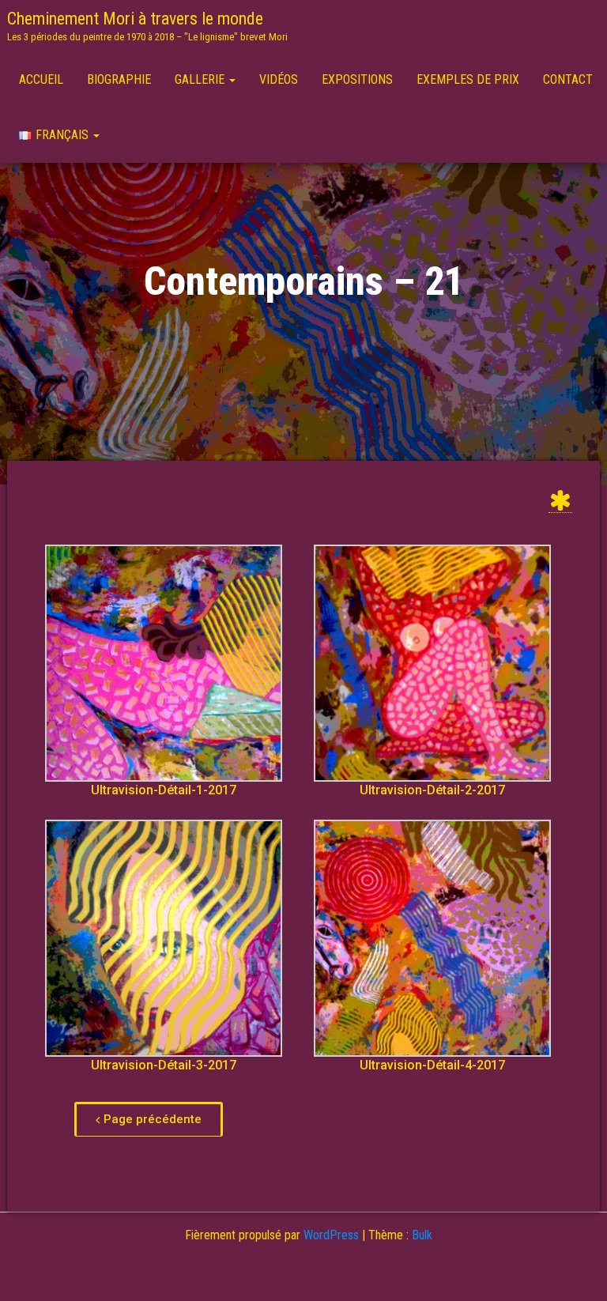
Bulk (422, 1235)
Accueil (41, 79)
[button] (148, 1119)
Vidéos (278, 79)
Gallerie (201, 79)
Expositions (357, 79)
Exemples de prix (468, 79)
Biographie (119, 79)
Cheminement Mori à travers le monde (135, 18)
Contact (568, 79)
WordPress (331, 1235)
